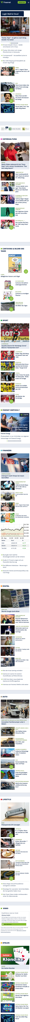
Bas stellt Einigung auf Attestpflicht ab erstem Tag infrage (14, 62)
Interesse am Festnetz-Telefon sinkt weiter (15, 684)
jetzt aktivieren (8, 924)
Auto (5, 696)
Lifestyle (7, 799)
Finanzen (7, 450)
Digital (6, 586)
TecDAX (4, 548)
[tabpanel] (15, 29)
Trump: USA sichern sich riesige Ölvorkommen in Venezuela (12, 51)
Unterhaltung (10, 139)
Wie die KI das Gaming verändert (12, 670)
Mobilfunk (22, 2)
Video (5, 908)
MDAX (3, 546)
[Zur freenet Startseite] (6, 2)
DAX (3, 543)
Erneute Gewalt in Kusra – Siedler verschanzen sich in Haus (13, 46)
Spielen (6, 943)
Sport (5, 320)
